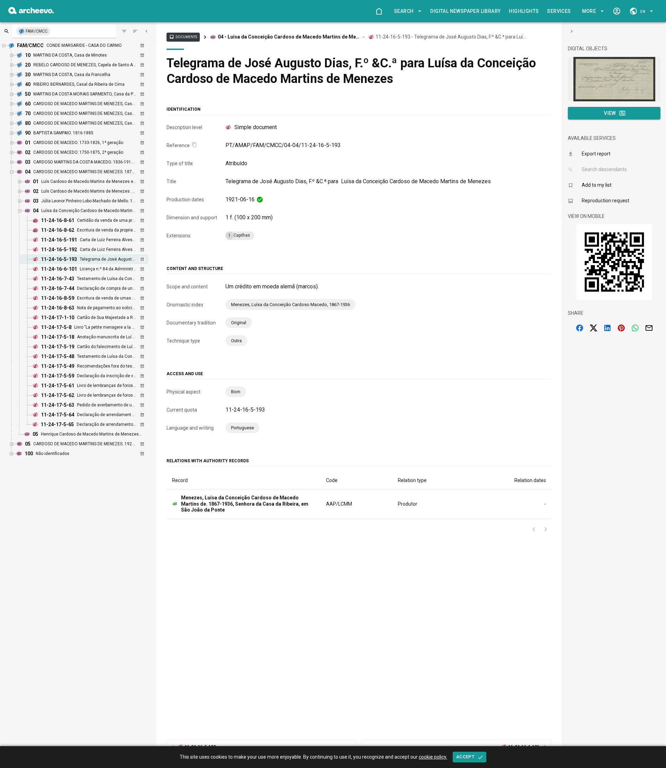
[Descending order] (135, 31)
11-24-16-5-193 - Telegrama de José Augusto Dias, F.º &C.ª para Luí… (451, 37)
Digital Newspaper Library (465, 11)
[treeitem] (91, 259)
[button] (406, 11)
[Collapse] (146, 31)
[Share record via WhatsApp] (635, 328)
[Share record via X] (593, 328)
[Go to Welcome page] (379, 11)
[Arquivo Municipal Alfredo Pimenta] (31, 12)
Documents (183, 36)
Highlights (524, 11)
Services (559, 11)
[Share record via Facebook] (580, 328)
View (610, 113)
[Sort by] (124, 31)
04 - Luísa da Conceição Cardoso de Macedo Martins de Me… (288, 37)
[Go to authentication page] (617, 11)
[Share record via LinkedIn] (607, 328)
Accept (465, 756)
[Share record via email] (649, 328)
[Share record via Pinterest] (621, 328)
